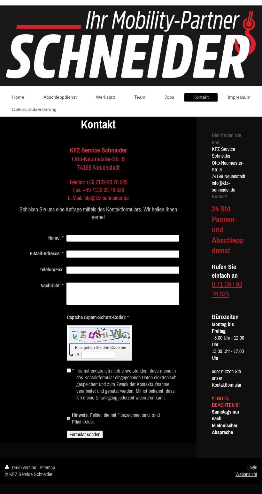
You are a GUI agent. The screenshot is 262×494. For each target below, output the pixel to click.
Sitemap (47, 467)
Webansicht (246, 474)
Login (252, 467)
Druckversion (24, 467)
